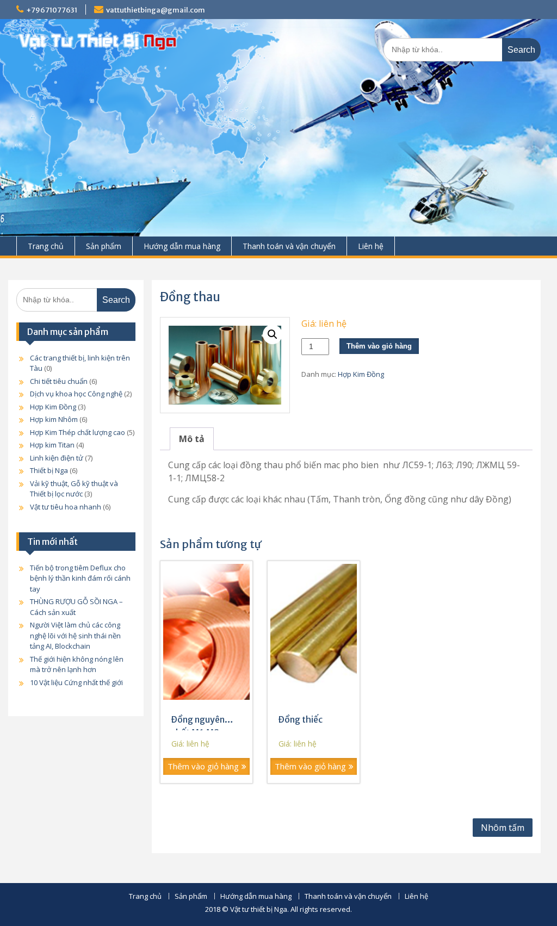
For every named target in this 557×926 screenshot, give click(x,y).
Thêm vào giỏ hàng (379, 346)
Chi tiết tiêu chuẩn (59, 381)
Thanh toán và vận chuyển (289, 246)
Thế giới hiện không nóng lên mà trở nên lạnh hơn (76, 664)
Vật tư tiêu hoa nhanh (65, 507)
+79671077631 (51, 10)
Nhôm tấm (502, 828)
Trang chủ (46, 246)
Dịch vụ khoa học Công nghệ (76, 394)
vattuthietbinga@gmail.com (155, 10)
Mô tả (192, 439)
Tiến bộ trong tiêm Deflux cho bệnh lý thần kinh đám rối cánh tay (80, 578)
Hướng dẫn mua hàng (182, 246)
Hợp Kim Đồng (361, 374)
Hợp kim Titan (52, 445)
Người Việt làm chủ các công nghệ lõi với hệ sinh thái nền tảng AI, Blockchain (75, 635)
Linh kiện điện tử (56, 458)
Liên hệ (370, 246)
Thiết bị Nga (49, 470)
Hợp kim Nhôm (54, 419)
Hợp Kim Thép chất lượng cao (77, 432)
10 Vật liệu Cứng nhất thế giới (76, 682)
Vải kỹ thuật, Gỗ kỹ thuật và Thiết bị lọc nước (74, 488)
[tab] (192, 438)
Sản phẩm (103, 246)
